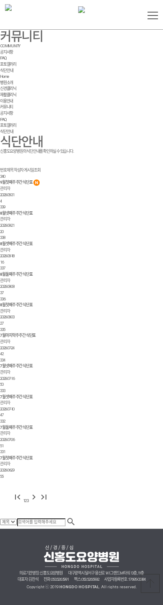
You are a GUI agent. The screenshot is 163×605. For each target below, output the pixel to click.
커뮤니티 (6, 107)
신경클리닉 (8, 88)
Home (4, 76)
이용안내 (6, 101)
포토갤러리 (8, 64)
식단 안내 (6, 70)
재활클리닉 (8, 94)
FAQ (3, 58)
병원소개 (6, 82)
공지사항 (6, 52)
